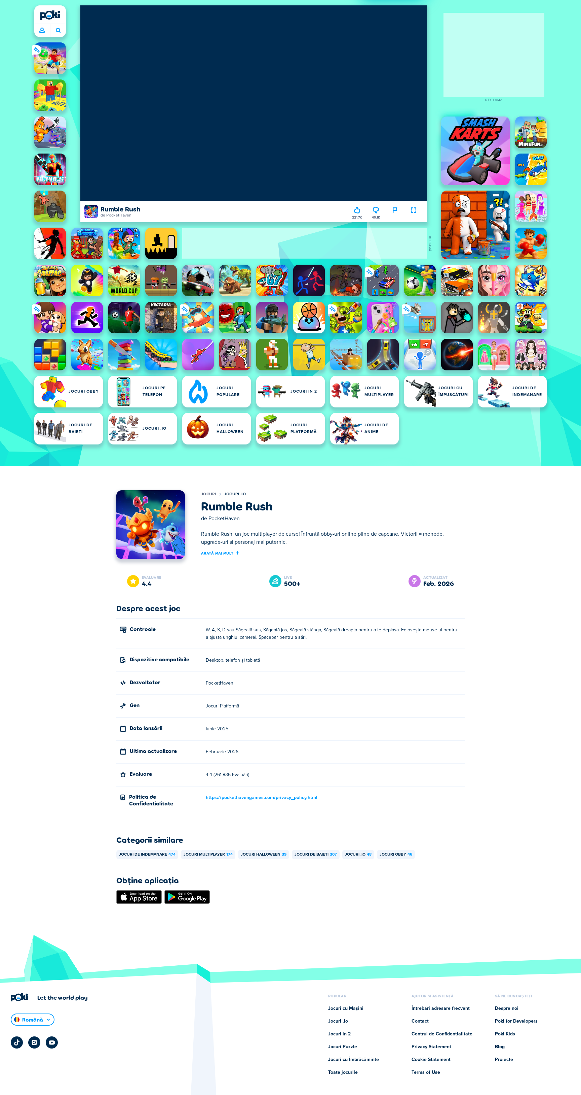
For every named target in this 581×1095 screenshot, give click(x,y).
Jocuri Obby (396, 855)
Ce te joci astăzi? (58, 30)
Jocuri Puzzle (342, 1046)
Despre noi (506, 1008)
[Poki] (50, 15)
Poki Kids (505, 1034)
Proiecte (504, 1059)
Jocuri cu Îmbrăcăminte (353, 1059)
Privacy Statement (431, 1046)
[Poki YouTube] (52, 1042)
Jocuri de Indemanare (147, 855)
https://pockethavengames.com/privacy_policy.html (261, 797)
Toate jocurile (343, 1072)
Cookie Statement (431, 1059)
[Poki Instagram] (34, 1042)
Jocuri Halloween (263, 855)
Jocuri (208, 494)
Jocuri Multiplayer (208, 855)
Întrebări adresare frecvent (441, 1008)
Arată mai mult (217, 553)
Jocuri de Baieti (316, 855)
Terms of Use (426, 1072)
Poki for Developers (516, 1021)
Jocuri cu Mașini (345, 1008)
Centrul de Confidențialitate (442, 1034)
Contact (420, 1021)
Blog (500, 1046)
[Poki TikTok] (17, 1042)
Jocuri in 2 (339, 1034)
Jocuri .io (235, 494)
